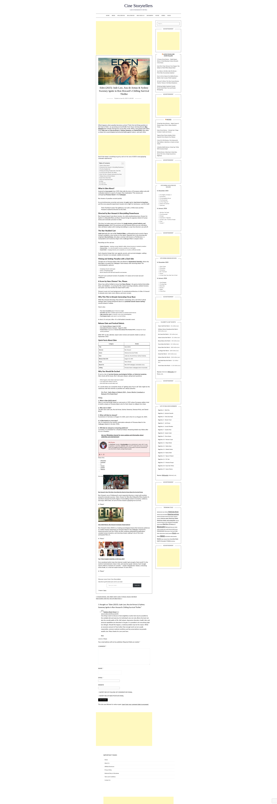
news (162, 536)
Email (100, 677)
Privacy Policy (108, 770)
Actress (166, 511)
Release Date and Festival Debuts (107, 176)
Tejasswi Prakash (169, 456)
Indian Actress (162, 533)
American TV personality (173, 522)
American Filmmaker (161, 516)
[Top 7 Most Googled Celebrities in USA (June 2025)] (110, 555)
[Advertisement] (124, 38)
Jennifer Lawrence (168, 533)
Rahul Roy (167, 410)
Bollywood (130, 15)
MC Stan (167, 459)
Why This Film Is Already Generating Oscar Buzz (111, 174)
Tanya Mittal (172, 539)
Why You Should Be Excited (106, 179)
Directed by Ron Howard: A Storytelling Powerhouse (112, 167)
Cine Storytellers (138, 5)
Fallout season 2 (167, 531)
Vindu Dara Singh (169, 416)
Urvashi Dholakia (169, 426)
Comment (102, 646)
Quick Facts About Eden (105, 177)
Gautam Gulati (168, 433)
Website (101, 685)
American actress (173, 514)
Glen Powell (172, 531)
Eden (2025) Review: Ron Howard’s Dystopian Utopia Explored (114, 524)
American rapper (164, 518)
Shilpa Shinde (168, 442)
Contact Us (107, 780)
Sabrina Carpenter (173, 536)
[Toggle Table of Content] (122, 163)
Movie (157, 15)
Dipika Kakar (168, 446)
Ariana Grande (160, 524)
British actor (172, 527)
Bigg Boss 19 (140, 15)
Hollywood (121, 15)
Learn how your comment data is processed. (135, 704)
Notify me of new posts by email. (111, 696)
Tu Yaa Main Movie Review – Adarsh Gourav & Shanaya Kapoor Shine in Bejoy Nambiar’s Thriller (168, 125)
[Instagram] (103, 454)
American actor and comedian (162, 514)
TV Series (168, 541)
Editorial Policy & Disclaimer (112, 773)
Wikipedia (170, 372)
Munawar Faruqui (169, 462)
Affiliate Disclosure (109, 766)
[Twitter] (101, 454)
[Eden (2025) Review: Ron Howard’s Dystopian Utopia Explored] (110, 521)
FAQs (102, 181)
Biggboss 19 (173, 524)
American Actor (173, 512)
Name (100, 668)
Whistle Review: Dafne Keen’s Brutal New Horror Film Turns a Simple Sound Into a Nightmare (167, 154)
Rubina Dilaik (168, 452)
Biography (150, 15)
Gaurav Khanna (169, 469)
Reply (102, 635)
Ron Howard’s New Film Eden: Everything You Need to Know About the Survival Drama (120, 492)
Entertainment (160, 531)
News (113, 15)
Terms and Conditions (110, 776)
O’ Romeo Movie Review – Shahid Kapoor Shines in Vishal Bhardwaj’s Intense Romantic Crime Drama (167, 61)
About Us (107, 763)
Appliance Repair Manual (110, 612)
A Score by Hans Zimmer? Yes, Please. (108, 172)
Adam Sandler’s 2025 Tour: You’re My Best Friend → (109, 598)
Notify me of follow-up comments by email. (116, 692)
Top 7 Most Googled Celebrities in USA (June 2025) (111, 559)
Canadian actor (163, 529)
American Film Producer (169, 516)
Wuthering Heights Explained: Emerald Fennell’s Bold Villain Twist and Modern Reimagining (166, 88)
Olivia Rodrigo (167, 536)
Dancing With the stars (173, 529)
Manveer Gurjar (169, 439)
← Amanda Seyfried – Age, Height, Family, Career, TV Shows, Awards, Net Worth (116, 596)
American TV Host (164, 522)
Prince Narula (168, 436)
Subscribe (137, 585)
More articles (104, 184)
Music (169, 15)
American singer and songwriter (166, 520)
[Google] (99, 454)
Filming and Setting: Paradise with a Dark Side (110, 170)
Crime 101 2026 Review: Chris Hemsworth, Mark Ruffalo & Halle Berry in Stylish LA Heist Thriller (168, 142)
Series (163, 15)
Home (108, 15)
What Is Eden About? (105, 165)
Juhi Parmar (167, 423)
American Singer (173, 518)
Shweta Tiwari (168, 419)
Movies (169, 119)
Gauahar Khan (168, 429)
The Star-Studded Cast (105, 169)
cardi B (167, 529)
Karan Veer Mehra (169, 465)
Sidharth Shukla (169, 449)
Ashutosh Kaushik (169, 413)
